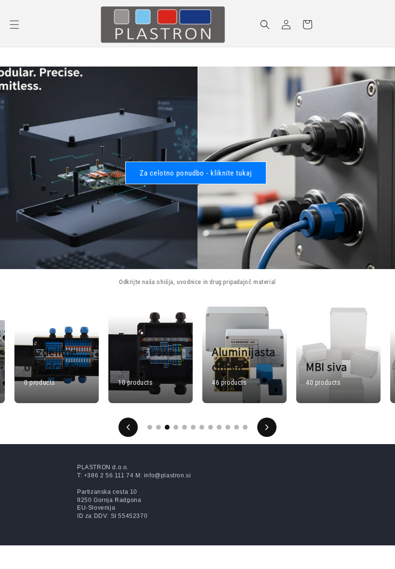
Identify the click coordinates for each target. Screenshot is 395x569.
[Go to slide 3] (167, 427)
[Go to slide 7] (201, 427)
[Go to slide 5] (184, 427)
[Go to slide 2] (158, 427)
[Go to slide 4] (175, 427)
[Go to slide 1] (149, 427)
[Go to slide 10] (227, 427)
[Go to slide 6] (193, 427)
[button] (14, 24)
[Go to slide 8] (210, 427)
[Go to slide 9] (219, 427)
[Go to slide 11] (236, 427)
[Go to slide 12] (245, 427)
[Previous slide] (128, 427)
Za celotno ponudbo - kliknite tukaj (196, 172)
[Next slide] (266, 427)
